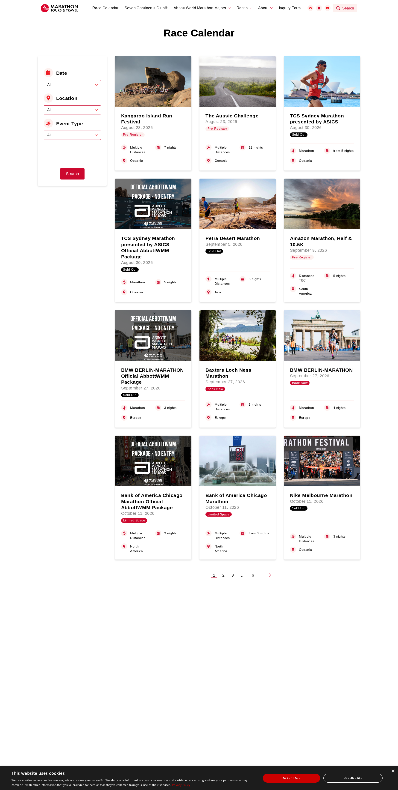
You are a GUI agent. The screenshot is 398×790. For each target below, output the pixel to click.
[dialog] (199, 778)
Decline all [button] (353, 778)
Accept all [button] (291, 778)
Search (72, 173)
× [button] (393, 771)
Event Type (69, 123)
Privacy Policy (181, 785)
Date (61, 73)
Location (67, 98)
